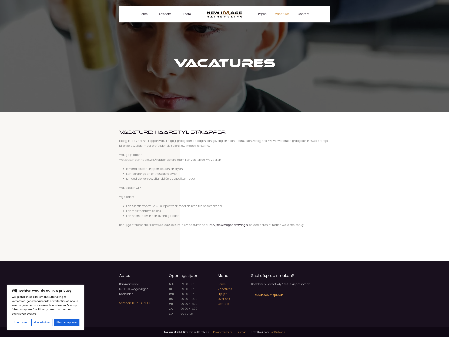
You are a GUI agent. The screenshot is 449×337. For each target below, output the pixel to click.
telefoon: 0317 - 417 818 (134, 303)
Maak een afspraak (269, 295)
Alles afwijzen (42, 322)
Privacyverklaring (223, 332)
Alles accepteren (67, 322)
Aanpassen (21, 322)
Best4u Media (278, 332)
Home (144, 14)
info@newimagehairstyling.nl (228, 225)
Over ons (165, 14)
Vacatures (282, 14)
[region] (45, 307)
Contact (303, 14)
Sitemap (241, 332)
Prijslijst (222, 294)
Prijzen (262, 14)
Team (187, 14)
